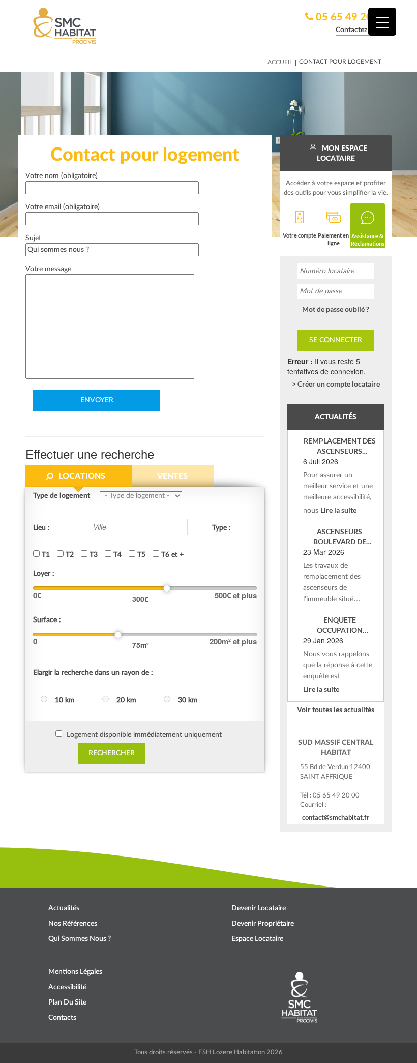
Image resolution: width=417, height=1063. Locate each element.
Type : (221, 528)
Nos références (72, 923)
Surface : (47, 620)
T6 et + (171, 554)
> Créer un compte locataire (336, 383)
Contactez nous (360, 30)
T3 (92, 554)
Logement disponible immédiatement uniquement (144, 735)
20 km (126, 700)
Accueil (279, 62)
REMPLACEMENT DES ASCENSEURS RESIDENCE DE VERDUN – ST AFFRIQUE (340, 446)
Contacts (62, 1017)
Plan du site (67, 1002)
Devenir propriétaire (262, 923)
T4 (116, 554)
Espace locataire (257, 938)
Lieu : (41, 528)
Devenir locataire (258, 908)
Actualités (63, 908)
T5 (140, 554)
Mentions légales (75, 972)
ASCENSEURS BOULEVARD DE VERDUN (339, 537)
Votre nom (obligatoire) (61, 176)
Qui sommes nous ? (79, 938)
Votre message (48, 269)
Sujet (33, 238)
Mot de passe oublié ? (335, 309)
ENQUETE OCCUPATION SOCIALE (340, 625)
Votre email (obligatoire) (62, 207)
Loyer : (43, 573)
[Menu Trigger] (382, 22)
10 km (65, 700)
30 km (188, 700)
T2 (69, 554)
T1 (45, 554)
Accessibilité (67, 987)
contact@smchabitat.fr (335, 817)
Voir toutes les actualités (335, 709)
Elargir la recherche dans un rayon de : (93, 672)
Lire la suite (338, 510)
